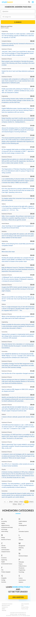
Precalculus (21, 568)
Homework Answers (7, 604)
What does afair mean (8, 251)
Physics (20, 564)
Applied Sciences (5, 525)
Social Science (22, 580)
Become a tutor (6, 605)
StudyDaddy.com (22, 612)
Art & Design (4, 529)
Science (21, 578)
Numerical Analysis (23, 555)
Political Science (23, 566)
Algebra (3, 523)
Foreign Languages (5, 572)
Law (20, 537)
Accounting (4, 521)
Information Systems (24, 531)
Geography (3, 578)
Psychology (21, 572)
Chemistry (3, 547)
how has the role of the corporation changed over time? (18, 373)
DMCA (3, 608)
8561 (11, 502)
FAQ (22, 605)
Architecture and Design (7, 527)
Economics (4, 557)
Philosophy (21, 562)
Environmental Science (6, 563)
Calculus (3, 545)
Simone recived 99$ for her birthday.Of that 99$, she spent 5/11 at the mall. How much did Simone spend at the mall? (18, 298)
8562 (16, 502)
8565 (31, 502)
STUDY (7, 2)
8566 (15, 504)
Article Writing (4, 531)
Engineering (4, 559)
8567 (20, 504)
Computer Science (5, 551)
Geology (3, 580)
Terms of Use (24, 608)
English (3, 561)
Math (20, 549)
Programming (22, 570)
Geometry (3, 582)
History (20, 523)
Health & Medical (23, 521)
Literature (21, 539)
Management (22, 545)
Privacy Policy (24, 607)
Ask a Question (18, 597)
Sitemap (4, 610)
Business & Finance (6, 539)
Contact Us (5, 607)
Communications (5, 549)
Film (2, 570)
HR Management (23, 525)
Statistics (21, 582)
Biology (3, 537)
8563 (21, 502)
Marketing (21, 547)
